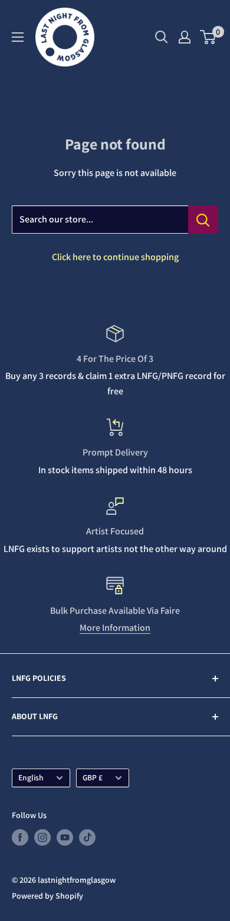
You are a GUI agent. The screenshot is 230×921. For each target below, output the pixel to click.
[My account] (184, 37)
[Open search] (161, 37)
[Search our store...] (203, 219)
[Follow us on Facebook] (20, 837)
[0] (208, 37)
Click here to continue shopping (115, 257)
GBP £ (93, 777)
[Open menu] (18, 37)
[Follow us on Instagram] (42, 837)
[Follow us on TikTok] (87, 837)
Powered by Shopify (47, 895)
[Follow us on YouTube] (65, 837)
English (31, 777)
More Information (115, 627)
